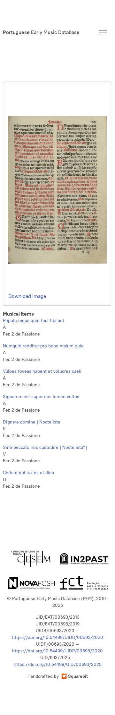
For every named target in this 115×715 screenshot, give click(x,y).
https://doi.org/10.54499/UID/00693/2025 (58, 664)
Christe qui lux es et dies (28, 472)
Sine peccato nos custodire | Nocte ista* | (45, 447)
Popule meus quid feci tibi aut (33, 320)
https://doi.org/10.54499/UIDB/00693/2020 (57, 637)
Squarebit (78, 676)
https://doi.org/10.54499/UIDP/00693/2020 (57, 651)
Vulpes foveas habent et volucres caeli (42, 371)
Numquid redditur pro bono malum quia (43, 346)
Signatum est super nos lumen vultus (41, 396)
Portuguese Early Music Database (41, 32)
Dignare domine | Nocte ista (31, 422)
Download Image (27, 296)
